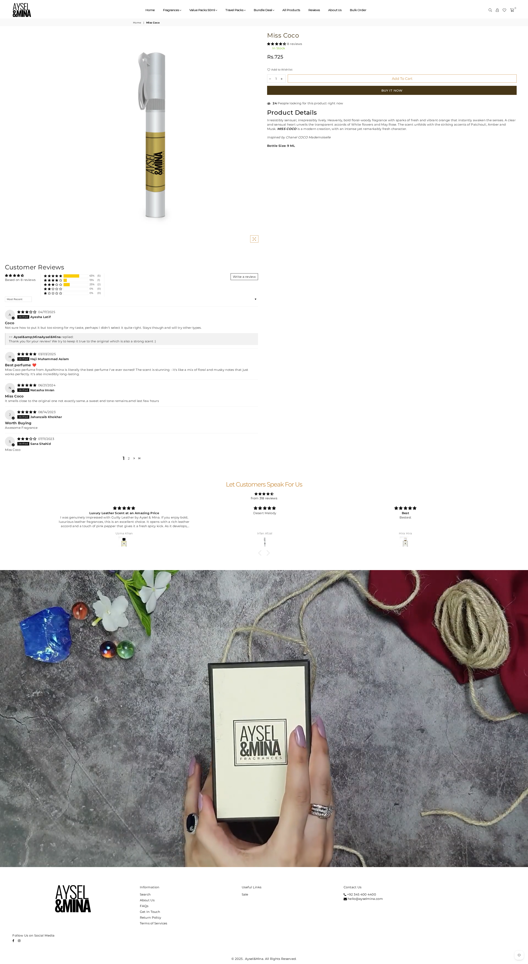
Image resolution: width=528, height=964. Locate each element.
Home (150, 10)
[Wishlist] (504, 10)
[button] (277, 44)
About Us (335, 10)
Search (145, 894)
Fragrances (171, 10)
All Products (291, 10)
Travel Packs (234, 10)
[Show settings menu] (479, 862)
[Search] (490, 10)
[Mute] (469, 862)
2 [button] (129, 458)
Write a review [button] (244, 277)
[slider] (243, 862)
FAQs (144, 906)
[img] (27, 312)
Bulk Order (358, 10)
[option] (155, 138)
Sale (245, 894)
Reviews (314, 10)
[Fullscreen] (490, 862)
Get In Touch (150, 912)
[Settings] (497, 10)
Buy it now (392, 90)
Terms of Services (153, 923)
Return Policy (150, 917)
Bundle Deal (263, 10)
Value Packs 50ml (202, 10)
